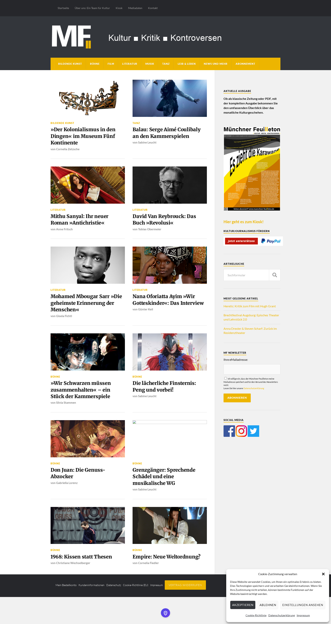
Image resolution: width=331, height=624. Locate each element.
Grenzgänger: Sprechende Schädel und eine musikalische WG (164, 476)
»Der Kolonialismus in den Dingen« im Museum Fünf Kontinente (83, 136)
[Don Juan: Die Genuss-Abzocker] (88, 438)
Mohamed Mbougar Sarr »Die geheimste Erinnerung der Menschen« (86, 303)
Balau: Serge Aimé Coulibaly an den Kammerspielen (166, 132)
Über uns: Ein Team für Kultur (92, 8)
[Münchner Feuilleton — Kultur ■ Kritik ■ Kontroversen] (165, 36)
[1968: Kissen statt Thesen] (88, 525)
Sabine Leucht (147, 142)
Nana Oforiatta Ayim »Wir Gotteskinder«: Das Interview (168, 299)
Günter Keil (145, 309)
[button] (323, 574)
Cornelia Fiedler (148, 563)
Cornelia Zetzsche (67, 149)
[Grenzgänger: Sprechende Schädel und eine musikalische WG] (170, 438)
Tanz (166, 63)
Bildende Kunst (70, 63)
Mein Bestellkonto (66, 585)
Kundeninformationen (91, 585)
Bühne (95, 63)
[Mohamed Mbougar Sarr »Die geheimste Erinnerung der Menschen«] (88, 265)
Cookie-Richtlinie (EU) (135, 585)
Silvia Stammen (66, 402)
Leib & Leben (187, 63)
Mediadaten (135, 8)
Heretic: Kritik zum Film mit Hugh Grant (250, 306)
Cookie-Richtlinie (256, 615)
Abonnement (245, 63)
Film (111, 63)
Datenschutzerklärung (281, 615)
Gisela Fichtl (64, 316)
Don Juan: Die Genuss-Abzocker (78, 473)
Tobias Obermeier (149, 229)
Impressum (303, 615)
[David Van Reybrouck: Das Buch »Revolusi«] (170, 185)
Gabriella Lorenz (67, 483)
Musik (149, 63)
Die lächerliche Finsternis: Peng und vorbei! (164, 386)
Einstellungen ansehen (302, 605)
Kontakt (153, 8)
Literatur (129, 63)
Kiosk (119, 8)
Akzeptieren (242, 605)
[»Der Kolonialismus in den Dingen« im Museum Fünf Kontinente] (88, 98)
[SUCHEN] (274, 275)
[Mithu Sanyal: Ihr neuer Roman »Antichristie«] (88, 185)
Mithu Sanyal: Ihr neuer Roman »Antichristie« (79, 219)
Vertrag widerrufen (185, 585)
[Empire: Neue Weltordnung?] (170, 525)
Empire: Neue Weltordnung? (167, 557)
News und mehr (216, 63)
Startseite (63, 8)
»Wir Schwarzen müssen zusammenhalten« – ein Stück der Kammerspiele (81, 389)
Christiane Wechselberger (73, 563)
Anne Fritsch (64, 229)
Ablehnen (268, 605)
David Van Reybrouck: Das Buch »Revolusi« (164, 219)
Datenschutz (113, 585)
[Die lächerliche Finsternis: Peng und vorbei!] (170, 352)
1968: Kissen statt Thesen (81, 557)
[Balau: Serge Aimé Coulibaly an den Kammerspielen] (170, 98)
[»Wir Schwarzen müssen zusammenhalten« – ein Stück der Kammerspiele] (88, 352)
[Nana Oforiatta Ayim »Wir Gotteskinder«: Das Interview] (170, 265)
